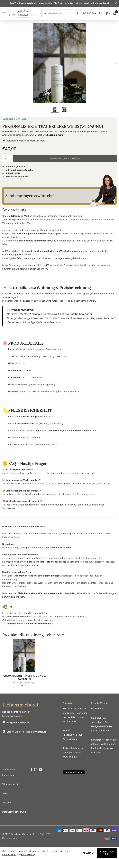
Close (116, 3)
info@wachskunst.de (18, 722)
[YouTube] (40, 769)
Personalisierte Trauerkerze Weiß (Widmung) (24, 677)
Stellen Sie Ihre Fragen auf (27, 731)
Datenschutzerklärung (14, 811)
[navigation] (55, 109)
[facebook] (31, 769)
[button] (10, 156)
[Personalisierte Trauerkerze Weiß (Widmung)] (24, 655)
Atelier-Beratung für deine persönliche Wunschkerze (73, 752)
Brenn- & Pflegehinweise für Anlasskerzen (72, 734)
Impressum (8, 775)
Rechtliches (8, 769)
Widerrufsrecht (10, 784)
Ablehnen (88, 852)
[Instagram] (35, 769)
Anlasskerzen (70, 703)
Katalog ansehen (4, 13)
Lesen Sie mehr (55, 135)
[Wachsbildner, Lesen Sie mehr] (100, 13)
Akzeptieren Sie (106, 852)
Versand (6, 802)
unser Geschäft (37, 140)
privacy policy (28, 854)
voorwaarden (9, 854)
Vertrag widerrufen (73, 772)
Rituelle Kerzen (99, 703)
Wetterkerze (97, 708)
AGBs (5, 793)
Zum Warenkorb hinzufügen (64, 158)
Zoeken (77, 13)
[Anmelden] (107, 13)
